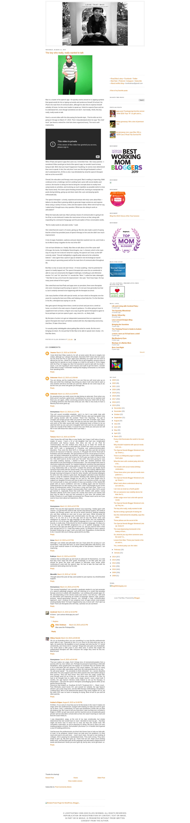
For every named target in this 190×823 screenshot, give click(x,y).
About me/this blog (117, 83)
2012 (114, 563)
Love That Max (95, 5)
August (116, 421)
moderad (53, 612)
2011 (114, 566)
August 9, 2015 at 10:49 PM (72, 702)
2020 (114, 389)
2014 (114, 557)
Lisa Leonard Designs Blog (122, 320)
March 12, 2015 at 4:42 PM (66, 556)
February (117, 549)
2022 (114, 383)
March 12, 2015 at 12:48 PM (68, 394)
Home (76, 778)
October (117, 414)
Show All (142, 352)
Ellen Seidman (60, 625)
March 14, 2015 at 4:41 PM (69, 587)
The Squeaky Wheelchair (121, 311)
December (118, 408)
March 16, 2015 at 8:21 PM (78, 625)
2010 (114, 569)
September (118, 417)
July (115, 424)
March (116, 436)
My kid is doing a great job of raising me (128, 512)
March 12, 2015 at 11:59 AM (68, 377)
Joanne (53, 352)
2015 (114, 405)
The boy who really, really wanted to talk (128, 508)
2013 (114, 560)
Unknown (53, 377)
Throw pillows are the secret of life (126, 520)
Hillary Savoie (55, 638)
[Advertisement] (125, 59)
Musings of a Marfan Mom (121, 343)
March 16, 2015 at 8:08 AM (70, 638)
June (116, 427)
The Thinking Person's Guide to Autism (126, 329)
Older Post (101, 778)
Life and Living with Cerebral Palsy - (125, 306)
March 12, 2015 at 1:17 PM (69, 412)
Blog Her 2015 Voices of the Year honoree (124, 216)
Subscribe (138, 81)
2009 (114, 572)
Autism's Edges (56, 702)
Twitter (135, 78)
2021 (114, 386)
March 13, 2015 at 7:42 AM (66, 574)
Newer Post (50, 778)
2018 (114, 396)
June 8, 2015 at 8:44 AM (68, 659)
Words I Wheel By (118, 315)
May (115, 430)
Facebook (127, 78)
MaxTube (114, 81)
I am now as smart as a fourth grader (126, 489)
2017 (114, 399)
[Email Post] (75, 339)
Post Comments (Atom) (63, 787)
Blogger (137, 598)
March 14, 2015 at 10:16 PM (67, 612)
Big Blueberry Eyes (119, 338)
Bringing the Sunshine (120, 324)
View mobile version (75, 781)
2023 (114, 380)
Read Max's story (117, 78)
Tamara (53, 437)
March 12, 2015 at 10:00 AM (66, 352)
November (118, 411)
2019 (114, 393)
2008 (114, 575)
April (116, 433)
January (117, 553)
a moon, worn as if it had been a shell (126, 334)
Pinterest (122, 81)
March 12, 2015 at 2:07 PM (69, 506)
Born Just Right (118, 347)
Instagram (129, 81)
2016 (114, 402)
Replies (55, 621)
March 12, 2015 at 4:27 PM (64, 540)
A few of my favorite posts (119, 90)
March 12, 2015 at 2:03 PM (65, 437)
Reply (52, 372)
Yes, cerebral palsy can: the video (125, 545)
